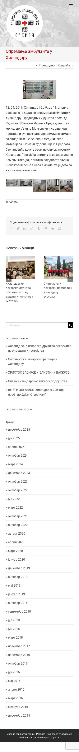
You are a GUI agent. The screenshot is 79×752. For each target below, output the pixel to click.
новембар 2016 (19, 655)
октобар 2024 (18, 455)
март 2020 (15, 551)
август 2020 (16, 533)
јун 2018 (14, 629)
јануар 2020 (16, 559)
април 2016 (16, 689)
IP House (40, 734)
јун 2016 (14, 672)
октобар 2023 (18, 481)
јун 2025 (14, 438)
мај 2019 (14, 585)
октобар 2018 (18, 603)
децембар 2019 (19, 568)
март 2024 (15, 464)
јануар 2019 (16, 594)
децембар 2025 (19, 429)
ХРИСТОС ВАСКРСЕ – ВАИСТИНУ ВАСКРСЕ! (39, 372)
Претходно (47, 65)
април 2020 (16, 542)
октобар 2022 (18, 490)
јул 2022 (14, 499)
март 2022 (15, 507)
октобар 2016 (18, 663)
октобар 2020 (18, 525)
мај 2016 (14, 681)
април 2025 (16, 447)
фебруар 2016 (18, 707)
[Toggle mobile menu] (71, 6)
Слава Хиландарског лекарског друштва (37, 381)
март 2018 (15, 637)
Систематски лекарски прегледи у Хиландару (58, 288)
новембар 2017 (19, 646)
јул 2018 (14, 620)
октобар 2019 (18, 577)
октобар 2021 (18, 516)
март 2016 (15, 698)
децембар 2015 (19, 715)
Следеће (64, 65)
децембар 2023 (19, 473)
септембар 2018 (19, 611)
